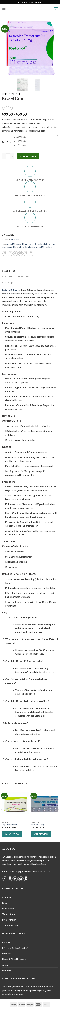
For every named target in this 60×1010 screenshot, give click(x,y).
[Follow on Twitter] (15, 878)
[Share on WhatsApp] (4, 253)
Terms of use (8, 914)
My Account (8, 908)
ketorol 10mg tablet (44, 247)
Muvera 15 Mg (37, 825)
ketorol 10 (11, 244)
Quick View (12, 834)
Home (5, 94)
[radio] (37, 137)
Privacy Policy (9, 919)
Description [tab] (9, 271)
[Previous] (7, 48)
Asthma (6, 942)
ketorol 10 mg (21, 244)
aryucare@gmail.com (20, 871)
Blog (4, 902)
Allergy (5, 964)
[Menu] (4, 9)
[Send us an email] (20, 878)
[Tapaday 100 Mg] (15, 804)
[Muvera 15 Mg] (44, 804)
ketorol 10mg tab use (26, 247)
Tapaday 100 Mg (9, 825)
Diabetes (6, 970)
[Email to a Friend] (20, 253)
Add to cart (28, 156)
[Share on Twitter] (15, 253)
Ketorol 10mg (9, 289)
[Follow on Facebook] (4, 878)
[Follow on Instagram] (10, 878)
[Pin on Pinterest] (25, 253)
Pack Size (6, 142)
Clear (55, 135)
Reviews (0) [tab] (7, 283)
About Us (7, 897)
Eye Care (6, 953)
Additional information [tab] (15, 277)
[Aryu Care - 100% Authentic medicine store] (30, 9)
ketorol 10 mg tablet (36, 244)
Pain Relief (16, 94)
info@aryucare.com (41, 871)
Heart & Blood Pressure (14, 959)
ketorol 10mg (12, 247)
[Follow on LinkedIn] (25, 878)
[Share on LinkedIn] (31, 253)
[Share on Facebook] (10, 253)
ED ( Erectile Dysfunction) (15, 947)
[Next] (53, 48)
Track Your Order (11, 925)
